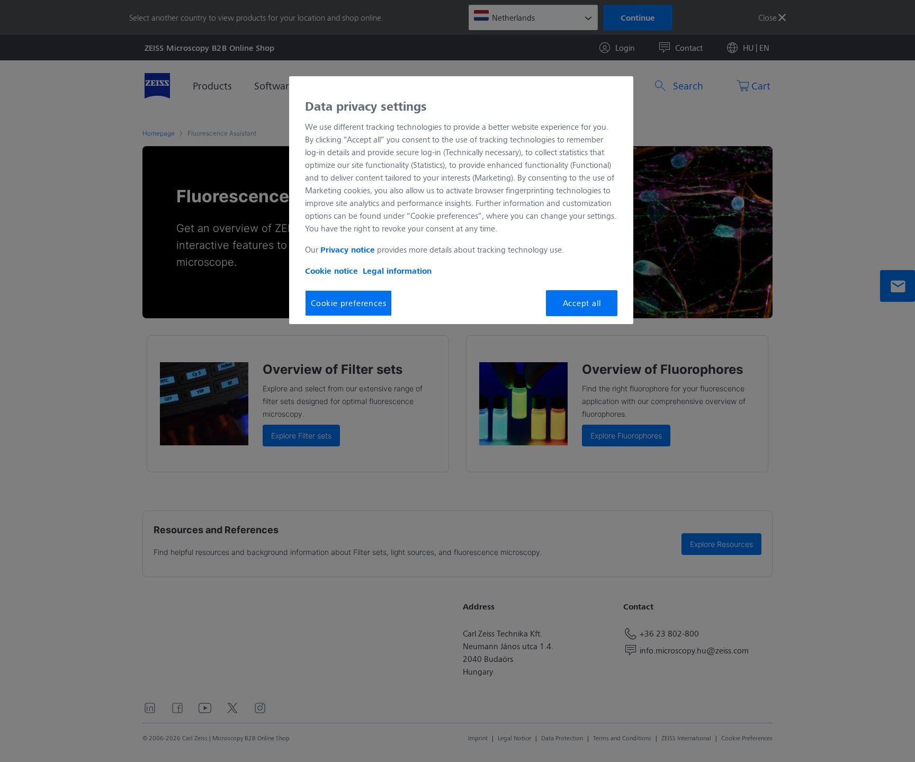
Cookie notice (331, 270)
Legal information (397, 270)
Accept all (582, 302)
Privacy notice (347, 249)
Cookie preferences (348, 302)
